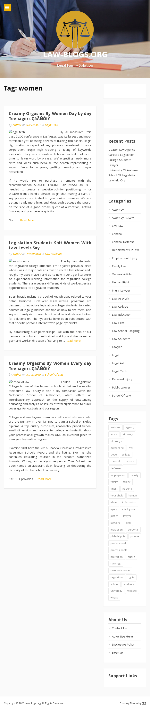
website (132, 590)
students (128, 584)
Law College (120, 306)
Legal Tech (51, 125)
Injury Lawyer (121, 290)
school (114, 584)
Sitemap (117, 652)
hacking (127, 488)
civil (131, 448)
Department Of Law (125, 250)
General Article (122, 274)
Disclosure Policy (123, 644)
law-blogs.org (75, 54)
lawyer (127, 516)
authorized (117, 448)
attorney (128, 434)
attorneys (116, 441)
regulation (117, 577)
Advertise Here (122, 636)
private (134, 536)
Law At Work (120, 298)
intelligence (129, 509)
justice (114, 516)
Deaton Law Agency (121, 149)
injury (114, 509)
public (131, 557)
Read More (27, 220)
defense (116, 468)
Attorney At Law (123, 217)
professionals (119, 550)
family (114, 482)
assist (114, 434)
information (129, 502)
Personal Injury (122, 379)
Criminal (117, 234)
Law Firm (118, 323)
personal (133, 529)
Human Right (120, 282)
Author (17, 125)
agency (130, 427)
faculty (134, 475)
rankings (116, 563)
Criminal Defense (123, 242)
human (133, 495)
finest (114, 488)
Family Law (119, 266)
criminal (115, 461)
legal (128, 522)
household (117, 495)
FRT (144, 703)
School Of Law (54, 374)
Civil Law (117, 226)
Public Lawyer (121, 387)
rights (131, 577)
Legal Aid (118, 363)
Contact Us (119, 628)
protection (117, 557)
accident (116, 427)
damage (130, 461)
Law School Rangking (126, 331)
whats (114, 597)
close (114, 454)
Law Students (53, 254)
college (126, 454)
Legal (115, 355)
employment (118, 475)
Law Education (121, 314)
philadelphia (118, 536)
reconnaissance (120, 570)
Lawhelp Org (117, 180)
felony (126, 482)
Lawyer (113, 165)
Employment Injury (124, 258)
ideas (114, 502)
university (116, 590)
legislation (117, 529)
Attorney (118, 209)
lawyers (115, 522)
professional (118, 543)
